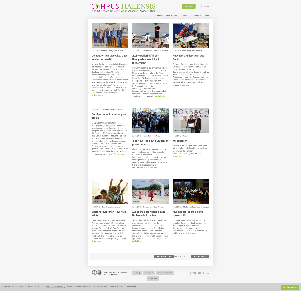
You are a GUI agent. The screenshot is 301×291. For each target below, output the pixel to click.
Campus (165, 51)
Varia (185, 136)
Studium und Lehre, (150, 51)
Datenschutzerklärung (55, 286)
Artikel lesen (97, 95)
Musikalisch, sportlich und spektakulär (188, 213)
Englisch (189, 6)
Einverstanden (290, 287)
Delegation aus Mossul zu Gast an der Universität (109, 57)
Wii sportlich (180, 140)
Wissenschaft (197, 51)
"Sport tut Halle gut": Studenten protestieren (150, 142)
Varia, (160, 51)
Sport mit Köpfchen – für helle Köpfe (109, 213)
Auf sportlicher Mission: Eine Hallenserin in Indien (148, 213)
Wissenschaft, (107, 51)
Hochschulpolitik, (149, 136)
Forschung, (187, 51)
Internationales (118, 51)
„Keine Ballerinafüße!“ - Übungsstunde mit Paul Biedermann (145, 59)
